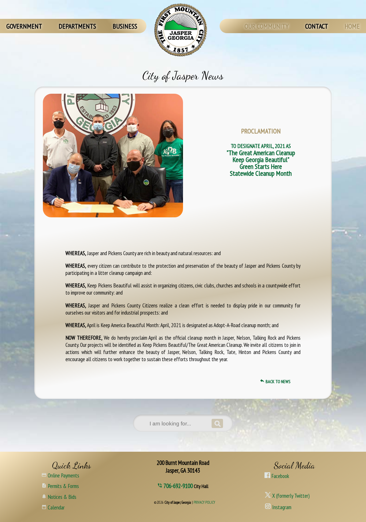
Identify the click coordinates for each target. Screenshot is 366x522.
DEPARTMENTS (77, 26)
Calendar (53, 506)
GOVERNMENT (24, 26)
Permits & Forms (60, 485)
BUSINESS (125, 26)
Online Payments (60, 474)
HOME (352, 26)
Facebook (279, 475)
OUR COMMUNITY (266, 26)
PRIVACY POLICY (204, 502)
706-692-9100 (179, 486)
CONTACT (316, 26)
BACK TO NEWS (275, 381)
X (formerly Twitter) (290, 495)
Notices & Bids (58, 496)
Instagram (281, 506)
